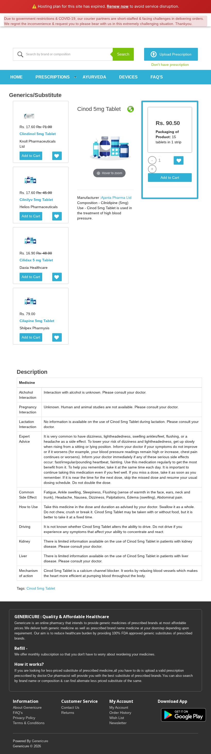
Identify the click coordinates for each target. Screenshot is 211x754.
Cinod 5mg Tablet (41, 588)
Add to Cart (31, 156)
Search (123, 54)
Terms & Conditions (29, 723)
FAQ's (157, 77)
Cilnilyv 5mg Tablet (36, 200)
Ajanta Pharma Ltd (116, 198)
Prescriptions (53, 77)
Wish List (116, 718)
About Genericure (27, 707)
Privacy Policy (24, 718)
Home (16, 77)
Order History (120, 713)
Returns (67, 713)
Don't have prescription (170, 65)
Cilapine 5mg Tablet (37, 321)
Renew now (118, 6)
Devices (128, 77)
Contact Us (70, 707)
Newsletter (118, 723)
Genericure (40, 741)
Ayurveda (94, 77)
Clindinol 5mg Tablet (38, 134)
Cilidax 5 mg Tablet (36, 260)
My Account (118, 707)
